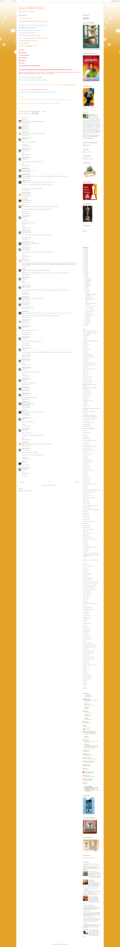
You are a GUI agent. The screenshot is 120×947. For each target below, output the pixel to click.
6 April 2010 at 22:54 (26, 129)
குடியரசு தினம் (85, 444)
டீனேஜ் (84, 487)
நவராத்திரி (85, 523)
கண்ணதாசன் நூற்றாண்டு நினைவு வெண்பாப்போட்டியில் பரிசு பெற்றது (89, 416)
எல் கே (23, 119)
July (86, 287)
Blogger (65, 944)
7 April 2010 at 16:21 (26, 308)
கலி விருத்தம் (85, 420)
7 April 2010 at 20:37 (26, 365)
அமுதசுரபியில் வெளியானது (88, 368)
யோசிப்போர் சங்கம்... (89, 311)
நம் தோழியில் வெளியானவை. (88, 521)
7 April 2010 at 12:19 (26, 213)
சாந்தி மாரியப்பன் (25, 137)
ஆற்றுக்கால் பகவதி (86, 382)
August (87, 285)
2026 (85, 249)
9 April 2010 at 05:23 (26, 445)
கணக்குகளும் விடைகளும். (89, 762)
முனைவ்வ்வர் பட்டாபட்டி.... (27, 241)
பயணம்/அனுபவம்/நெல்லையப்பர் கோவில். (90, 553)
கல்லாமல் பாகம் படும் (87, 715)
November (87, 280)
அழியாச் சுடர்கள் (87, 757)
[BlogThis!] (33, 113)
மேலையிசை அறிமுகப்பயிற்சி (89, 705)
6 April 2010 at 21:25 (26, 123)
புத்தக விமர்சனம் (86, 591)
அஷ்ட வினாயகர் (86, 378)
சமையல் (84, 464)
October (87, 282)
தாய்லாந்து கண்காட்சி (87, 495)
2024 (85, 252)
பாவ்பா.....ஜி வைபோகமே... (89, 904)
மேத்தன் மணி (85, 631)
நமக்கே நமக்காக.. (87, 911)
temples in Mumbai (87, 354)
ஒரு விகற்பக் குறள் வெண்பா (88, 411)
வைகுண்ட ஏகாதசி (86, 676)
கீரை (84, 434)
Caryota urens (86, 335)
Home (50, 482)
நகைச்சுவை (24, 113)
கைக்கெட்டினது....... (89, 313)
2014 (85, 270)
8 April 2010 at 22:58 (26, 439)
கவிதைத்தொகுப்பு (86, 426)
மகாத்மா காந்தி (86, 615)
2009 (85, 324)
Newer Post (22, 482)
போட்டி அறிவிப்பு (86, 611)
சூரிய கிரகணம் (86, 481)
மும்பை (84, 625)
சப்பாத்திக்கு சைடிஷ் (87, 462)
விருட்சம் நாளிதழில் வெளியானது (89, 664)
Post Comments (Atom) (52, 485)
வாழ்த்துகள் (85, 660)
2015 (85, 268)
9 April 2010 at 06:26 (26, 459)
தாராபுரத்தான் (24, 387)
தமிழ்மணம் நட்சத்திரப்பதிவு (88, 491)
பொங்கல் (84, 601)
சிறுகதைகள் (86, 707)
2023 (85, 254)
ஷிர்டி (84, 680)
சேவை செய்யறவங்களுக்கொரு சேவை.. (91, 917)
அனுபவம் (84, 374)
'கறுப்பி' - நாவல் (87, 726)
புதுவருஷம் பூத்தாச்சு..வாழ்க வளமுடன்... (90, 304)
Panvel (84, 347)
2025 (85, 250)
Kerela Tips (86, 751)
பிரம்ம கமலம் (85, 569)
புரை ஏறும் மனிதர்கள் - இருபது (89, 776)
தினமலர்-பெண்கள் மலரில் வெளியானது (90, 509)
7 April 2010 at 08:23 (26, 171)
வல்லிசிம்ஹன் (24, 401)
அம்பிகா (23, 410)
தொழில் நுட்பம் (86, 517)
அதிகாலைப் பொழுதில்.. (93, 896)
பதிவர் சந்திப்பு (85, 549)
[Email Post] (43, 111)
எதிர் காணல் (86, 708)
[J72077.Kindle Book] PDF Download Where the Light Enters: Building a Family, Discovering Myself (91, 747)
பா (83, 562)
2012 (85, 273)
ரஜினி (84, 641)
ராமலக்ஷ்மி (24, 198)
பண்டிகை (84, 545)
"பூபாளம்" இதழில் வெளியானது (89, 333)
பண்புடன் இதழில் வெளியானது (89, 547)
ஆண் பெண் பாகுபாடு (87, 380)
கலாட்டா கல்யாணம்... (89, 308)
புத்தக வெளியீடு (86, 593)
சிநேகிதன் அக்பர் (25, 319)
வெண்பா (84, 672)
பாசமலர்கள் (85, 563)
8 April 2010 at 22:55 (26, 426)
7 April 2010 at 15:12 (26, 274)
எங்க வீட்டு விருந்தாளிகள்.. (94, 929)
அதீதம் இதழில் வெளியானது (88, 364)
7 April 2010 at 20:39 (26, 384)
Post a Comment (23, 476)
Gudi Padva (85, 339)
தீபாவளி (84, 511)
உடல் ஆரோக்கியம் (86, 390)
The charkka (85, 358)
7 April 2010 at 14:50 (26, 266)
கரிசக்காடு (86, 711)
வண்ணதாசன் (87, 754)
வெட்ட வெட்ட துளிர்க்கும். (90, 309)
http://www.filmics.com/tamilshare (37, 263)
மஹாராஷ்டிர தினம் (86, 623)
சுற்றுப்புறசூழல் (85, 479)
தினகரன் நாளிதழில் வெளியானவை (89, 505)
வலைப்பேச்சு (85, 654)
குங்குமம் (84, 436)
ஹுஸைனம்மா (24, 296)
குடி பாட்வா (85, 442)
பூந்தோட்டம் (85, 599)
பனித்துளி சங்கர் (25, 180)
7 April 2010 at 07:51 (26, 154)
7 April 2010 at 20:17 (26, 345)
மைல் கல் (84, 633)
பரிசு (84, 558)
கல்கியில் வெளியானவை (87, 422)
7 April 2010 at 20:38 (26, 376)
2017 (85, 265)
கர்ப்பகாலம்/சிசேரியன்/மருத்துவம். (89, 418)
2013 (85, 272)
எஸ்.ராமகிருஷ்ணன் (88, 695)
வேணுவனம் (86, 718)
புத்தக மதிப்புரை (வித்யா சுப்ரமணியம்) (90, 581)
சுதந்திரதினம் (85, 477)
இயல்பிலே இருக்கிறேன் (88, 755)
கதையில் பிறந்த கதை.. (89, 315)
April (86, 292)
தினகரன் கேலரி (86, 503)
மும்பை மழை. (85, 627)
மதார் (23, 268)
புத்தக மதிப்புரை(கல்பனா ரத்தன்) (89, 583)
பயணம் (84, 551)
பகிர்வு (84, 541)
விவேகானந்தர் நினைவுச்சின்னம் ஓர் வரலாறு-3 (91, 295)
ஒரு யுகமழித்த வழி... (88, 773)
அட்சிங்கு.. (86, 923)
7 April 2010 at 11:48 (26, 202)
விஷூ (84, 670)
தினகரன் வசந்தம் (86, 507)
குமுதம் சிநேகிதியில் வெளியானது (89, 446)
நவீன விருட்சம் (87, 729)
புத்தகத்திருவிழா (86, 595)
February (87, 320)
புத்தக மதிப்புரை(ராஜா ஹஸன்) (88, 589)
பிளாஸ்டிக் (85, 571)
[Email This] (32, 113)
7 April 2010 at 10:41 (26, 190)
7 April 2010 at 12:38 (26, 228)
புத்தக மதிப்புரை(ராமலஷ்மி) (88, 587)
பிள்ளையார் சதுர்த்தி (87, 573)
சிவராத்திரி (85, 471)
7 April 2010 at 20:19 (26, 356)
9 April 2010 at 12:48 (26, 465)
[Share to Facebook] (36, 113)
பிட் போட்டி (85, 567)
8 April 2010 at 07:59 (26, 399)
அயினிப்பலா (85, 370)
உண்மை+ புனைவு (86, 392)
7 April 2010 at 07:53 (26, 165)
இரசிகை (23, 461)
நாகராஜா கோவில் (86, 525)
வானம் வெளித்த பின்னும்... (89, 772)
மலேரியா (84, 619)
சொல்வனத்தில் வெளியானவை (88, 483)
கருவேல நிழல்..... (87, 775)
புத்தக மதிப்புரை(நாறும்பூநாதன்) (89, 585)
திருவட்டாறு (85, 501)
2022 (85, 256)
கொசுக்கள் (85, 452)
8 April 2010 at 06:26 (26, 390)
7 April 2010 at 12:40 (26, 239)
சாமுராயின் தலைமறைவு (88, 696)
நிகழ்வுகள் (85, 531)
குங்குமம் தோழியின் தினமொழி (89, 440)
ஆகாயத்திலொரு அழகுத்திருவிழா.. (92, 881)
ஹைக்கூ (84, 682)
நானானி (23, 204)
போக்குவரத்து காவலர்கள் (88, 609)
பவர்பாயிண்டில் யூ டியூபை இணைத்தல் (90, 560)
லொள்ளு (84, 649)
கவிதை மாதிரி (85, 424)
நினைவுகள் (85, 535)
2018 (85, 263)
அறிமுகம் (84, 372)
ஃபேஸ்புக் (84, 413)
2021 (85, 258)
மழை (84, 621)
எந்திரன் (84, 402)
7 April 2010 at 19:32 (26, 323)
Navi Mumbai (85, 345)
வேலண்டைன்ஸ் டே (86, 674)
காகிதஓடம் (86, 739)
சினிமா (84, 475)
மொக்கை (28, 113)
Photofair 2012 (86, 349)
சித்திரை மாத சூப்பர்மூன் (87, 469)
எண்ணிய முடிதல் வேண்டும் (89, 761)
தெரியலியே (85, 513)
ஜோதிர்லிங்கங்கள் (86, 678)
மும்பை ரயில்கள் (86, 629)
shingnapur (85, 352)
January (87, 322)
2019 (85, 261)
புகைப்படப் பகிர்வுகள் (87, 577)
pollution (84, 350)
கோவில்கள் (85, 458)
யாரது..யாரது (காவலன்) (88, 780)
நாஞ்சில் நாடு (85, 527)
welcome (84, 360)
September (87, 284)
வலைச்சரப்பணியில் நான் (87, 651)
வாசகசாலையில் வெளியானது (88, 658)
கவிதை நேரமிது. (87, 699)
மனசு (85, 725)
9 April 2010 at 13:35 (26, 473)
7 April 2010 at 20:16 (26, 334)
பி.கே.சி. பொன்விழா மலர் (88, 565)
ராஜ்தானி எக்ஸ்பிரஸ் (86, 643)
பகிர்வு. (84, 543)
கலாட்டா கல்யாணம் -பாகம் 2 (90, 306)
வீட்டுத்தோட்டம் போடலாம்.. (94, 871)
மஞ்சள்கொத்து (86, 617)
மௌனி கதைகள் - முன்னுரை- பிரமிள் (90, 758)
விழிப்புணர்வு (85, 668)
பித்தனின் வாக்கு (25, 174)
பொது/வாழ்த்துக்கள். (87, 607)
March (86, 319)
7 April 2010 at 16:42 (26, 317)
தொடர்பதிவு (85, 515)
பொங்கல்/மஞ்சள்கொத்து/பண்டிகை (89, 603)
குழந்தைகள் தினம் (86, 448)
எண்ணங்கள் (85, 398)
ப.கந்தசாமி (24, 442)
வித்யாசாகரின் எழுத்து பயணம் (90, 731)
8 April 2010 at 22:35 (26, 414)
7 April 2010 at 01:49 (26, 135)
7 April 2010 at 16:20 (26, 300)
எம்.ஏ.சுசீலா (86, 721)
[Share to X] (35, 113)
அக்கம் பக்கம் (87, 750)
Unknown (24, 131)
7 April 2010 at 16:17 (26, 283)
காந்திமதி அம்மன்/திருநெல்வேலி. (89, 428)
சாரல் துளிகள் (85, 467)
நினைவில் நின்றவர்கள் (87, 533)
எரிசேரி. (84, 404)
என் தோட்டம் (85, 406)
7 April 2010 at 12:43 (26, 256)
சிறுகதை (84, 473)
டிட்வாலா (84, 485)
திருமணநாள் (85, 499)
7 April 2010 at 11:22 (26, 196)
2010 (85, 277)
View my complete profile (88, 138)
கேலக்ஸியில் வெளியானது (88, 450)
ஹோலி (84, 684)
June (86, 289)
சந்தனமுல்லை (24, 168)
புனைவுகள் (85, 597)
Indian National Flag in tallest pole (90, 341)
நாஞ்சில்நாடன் (87, 714)
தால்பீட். (86, 301)
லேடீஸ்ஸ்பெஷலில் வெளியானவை (89, 645)
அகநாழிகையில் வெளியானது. (88, 362)
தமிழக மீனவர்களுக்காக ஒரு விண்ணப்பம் (91, 489)
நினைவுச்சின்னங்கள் (87, 537)
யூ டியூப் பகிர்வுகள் (86, 639)
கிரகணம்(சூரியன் (86, 432)
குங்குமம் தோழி (86, 438)
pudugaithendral (25, 192)
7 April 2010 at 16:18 (26, 294)
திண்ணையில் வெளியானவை (88, 497)
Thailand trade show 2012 (88, 356)
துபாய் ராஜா (24, 125)
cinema (84, 337)
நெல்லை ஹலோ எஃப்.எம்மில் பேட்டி (89, 539)
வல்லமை (86, 736)
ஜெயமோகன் (86, 703)
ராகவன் (85, 782)
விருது (84, 666)
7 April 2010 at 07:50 (26, 146)
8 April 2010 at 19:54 (26, 407)
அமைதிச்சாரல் (31, 8)
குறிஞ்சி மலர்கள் (87, 764)
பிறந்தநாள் (85, 575)
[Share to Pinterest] (37, 113)
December (87, 278)
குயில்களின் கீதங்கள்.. (88, 779)
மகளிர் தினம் (85, 613)
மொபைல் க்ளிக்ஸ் (86, 637)
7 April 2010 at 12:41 (26, 245)
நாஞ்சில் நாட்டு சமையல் (87, 529)
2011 (85, 275)
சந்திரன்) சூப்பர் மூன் (87, 460)
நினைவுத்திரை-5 (87, 723)
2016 (85, 266)
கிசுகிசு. (84, 430)
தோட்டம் (86, 768)
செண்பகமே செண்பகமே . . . (89, 719)
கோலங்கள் (85, 456)
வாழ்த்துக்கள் (85, 662)
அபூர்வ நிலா (85, 366)
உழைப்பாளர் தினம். (86, 394)
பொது (84, 605)
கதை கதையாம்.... (88, 316)
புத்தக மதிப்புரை (86, 579)
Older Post (77, 482)
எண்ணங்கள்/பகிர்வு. (87, 400)
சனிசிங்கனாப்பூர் (86, 466)
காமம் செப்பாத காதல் (88, 712)
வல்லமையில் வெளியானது (88, 656)
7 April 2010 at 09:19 (26, 177)
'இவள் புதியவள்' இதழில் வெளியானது (90, 331)
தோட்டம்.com (86, 769)
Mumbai (84, 343)
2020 (85, 259)
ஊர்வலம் (84, 396)
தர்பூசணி (84, 493)
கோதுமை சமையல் (86, 454)
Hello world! (86, 737)
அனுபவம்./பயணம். (86, 376)
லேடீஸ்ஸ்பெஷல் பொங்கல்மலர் (88, 647)
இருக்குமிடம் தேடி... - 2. (89, 297)
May (86, 291)
